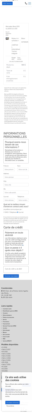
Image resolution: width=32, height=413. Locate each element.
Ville (4, 181)
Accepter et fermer (12, 402)
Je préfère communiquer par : (12, 209)
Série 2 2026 (6, 354)
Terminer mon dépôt (11, 276)
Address (6, 173)
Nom (18, 166)
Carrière (4, 328)
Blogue (4, 332)
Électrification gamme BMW (10, 311)
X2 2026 (5, 369)
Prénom (6, 166)
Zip (4, 189)
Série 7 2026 (6, 364)
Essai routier (6, 336)
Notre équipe (6, 330)
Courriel (6, 196)
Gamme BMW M (6, 341)
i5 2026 (4, 347)
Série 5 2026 (6, 360)
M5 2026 (5, 362)
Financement (6, 324)
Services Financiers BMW (9, 326)
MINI (3, 339)
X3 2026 (5, 371)
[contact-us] (26, 3)
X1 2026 (4, 366)
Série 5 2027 (6, 349)
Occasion (5, 313)
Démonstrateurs (7, 315)
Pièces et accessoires (8, 317)
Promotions (5, 321)
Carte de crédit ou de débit (13, 269)
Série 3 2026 (6, 356)
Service (4, 319)
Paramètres (10, 406)
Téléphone (20, 196)
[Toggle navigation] (29, 3)
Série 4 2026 (6, 358)
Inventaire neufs (6, 309)
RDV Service (7, 3)
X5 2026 (5, 351)
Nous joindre (6, 334)
